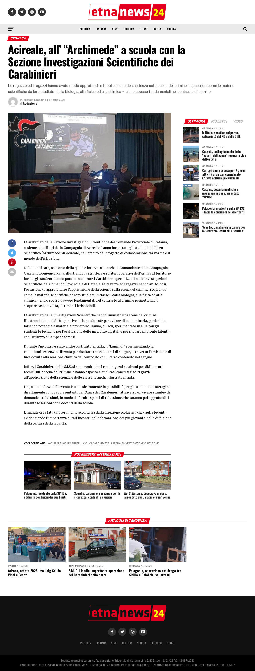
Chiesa (157, 29)
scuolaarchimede (96, 443)
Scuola (171, 29)
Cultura (129, 29)
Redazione (30, 103)
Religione (156, 643)
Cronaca (101, 29)
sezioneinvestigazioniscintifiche (135, 443)
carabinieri (72, 443)
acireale (55, 443)
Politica (84, 29)
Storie (144, 29)
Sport (171, 643)
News (115, 29)
